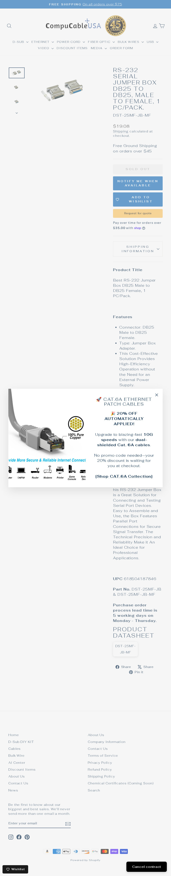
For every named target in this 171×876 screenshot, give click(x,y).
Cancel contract (146, 867)
